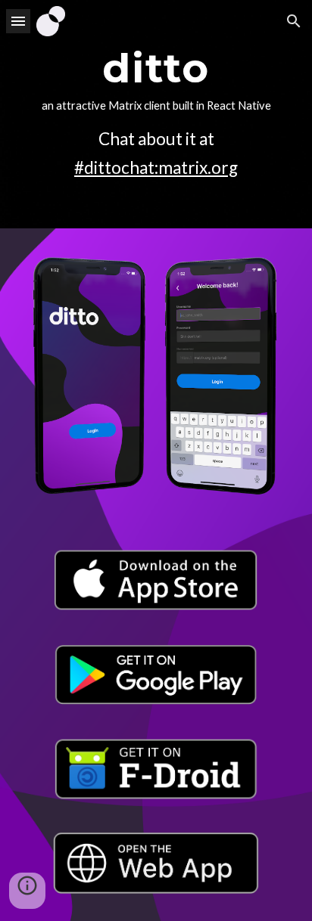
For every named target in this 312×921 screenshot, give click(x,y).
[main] (156, 114)
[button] (18, 21)
